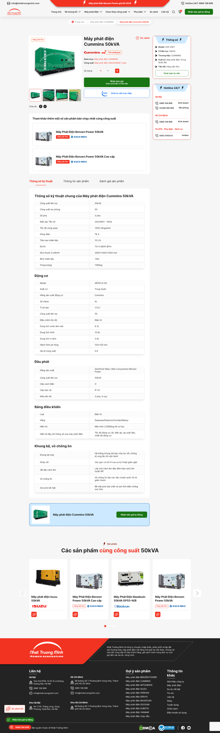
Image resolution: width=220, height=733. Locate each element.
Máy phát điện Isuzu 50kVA (44, 598)
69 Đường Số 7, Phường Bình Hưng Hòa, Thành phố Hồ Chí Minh (96, 682)
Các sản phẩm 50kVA (110, 550)
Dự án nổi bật (173, 689)
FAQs (169, 701)
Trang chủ (56, 11)
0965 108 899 (40, 688)
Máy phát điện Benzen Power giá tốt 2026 (110, 3)
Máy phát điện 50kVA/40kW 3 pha (110, 63)
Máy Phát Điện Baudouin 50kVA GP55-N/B (129, 598)
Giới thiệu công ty (175, 681)
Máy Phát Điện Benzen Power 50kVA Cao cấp (85, 156)
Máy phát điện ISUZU (136, 689)
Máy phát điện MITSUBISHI (139, 685)
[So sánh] (34, 614)
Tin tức (170, 693)
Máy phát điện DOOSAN (138, 704)
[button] (105, 626)
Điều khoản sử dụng (177, 712)
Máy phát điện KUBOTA (137, 708)
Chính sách (172, 708)
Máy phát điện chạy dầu (138, 716)
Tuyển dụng (173, 704)
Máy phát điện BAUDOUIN (138, 700)
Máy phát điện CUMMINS (102, 22)
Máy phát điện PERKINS (137, 692)
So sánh (154, 11)
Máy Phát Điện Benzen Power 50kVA (79, 131)
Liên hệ (165, 11)
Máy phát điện (91, 11)
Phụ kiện (138, 11)
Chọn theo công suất (116, 11)
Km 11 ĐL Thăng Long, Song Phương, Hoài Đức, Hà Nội (46, 707)
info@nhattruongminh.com (46, 693)
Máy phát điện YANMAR (137, 712)
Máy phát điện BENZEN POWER (141, 677)
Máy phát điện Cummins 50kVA (73, 514)
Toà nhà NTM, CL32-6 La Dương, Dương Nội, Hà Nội (49, 682)
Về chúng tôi (71, 11)
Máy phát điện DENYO (137, 696)
